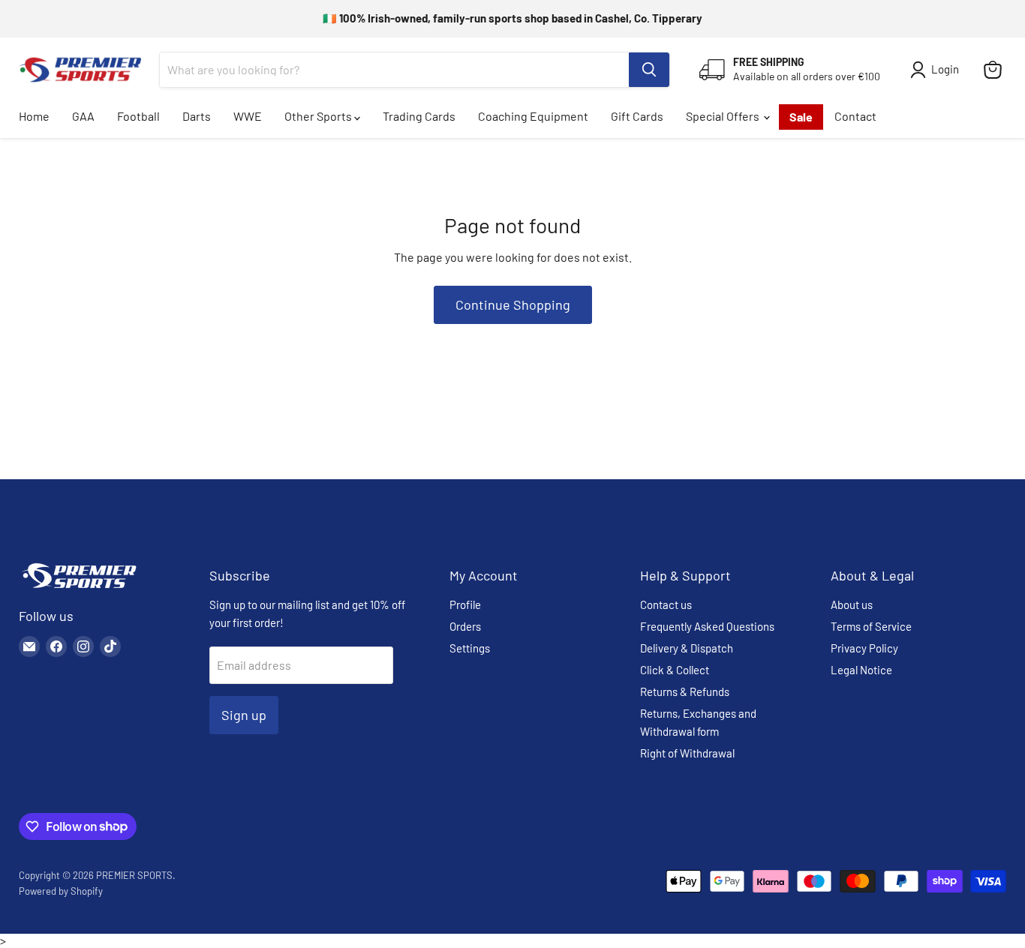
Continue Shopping (512, 304)
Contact (855, 116)
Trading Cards (419, 116)
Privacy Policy (864, 648)
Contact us (666, 604)
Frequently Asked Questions (707, 626)
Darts (196, 116)
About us (852, 604)
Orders (465, 626)
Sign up (243, 714)
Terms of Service (871, 626)
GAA (83, 116)
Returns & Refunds (684, 691)
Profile (465, 604)
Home (34, 116)
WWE (247, 116)
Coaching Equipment (533, 116)
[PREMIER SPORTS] (79, 589)
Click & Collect (674, 669)
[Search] (649, 69)
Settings (469, 648)
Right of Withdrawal (687, 753)
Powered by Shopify (61, 891)
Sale (801, 117)
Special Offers (724, 116)
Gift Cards (637, 116)
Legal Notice (861, 669)
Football (138, 116)
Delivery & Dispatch (686, 648)
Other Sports (319, 116)
